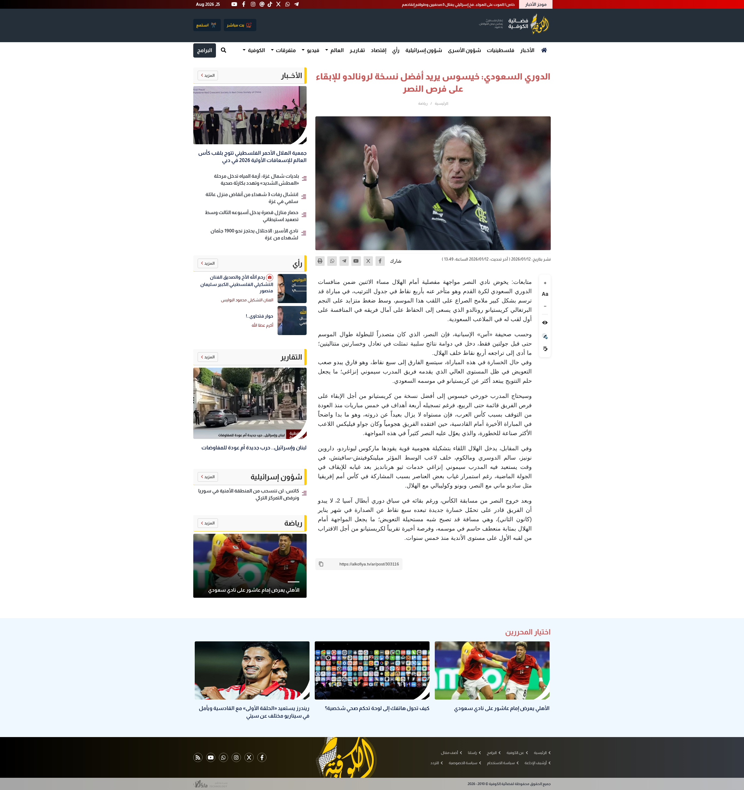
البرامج (204, 50)
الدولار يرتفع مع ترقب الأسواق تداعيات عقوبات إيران (473, 4)
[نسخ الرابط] (321, 564)
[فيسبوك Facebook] (262, 757)
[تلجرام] (344, 261)
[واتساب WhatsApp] (223, 757)
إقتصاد (378, 50)
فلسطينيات (500, 50)
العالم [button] (337, 50)
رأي (396, 50)
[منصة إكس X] (249, 757)
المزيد (209, 75)
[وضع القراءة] (545, 322)
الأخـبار (527, 50)
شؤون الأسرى (464, 50)
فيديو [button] (312, 50)
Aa (545, 294)
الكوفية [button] (256, 50)
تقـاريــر (357, 50)
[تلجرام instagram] (236, 757)
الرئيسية (441, 103)
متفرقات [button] (285, 50)
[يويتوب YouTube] (210, 757)
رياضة (423, 103)
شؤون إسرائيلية (423, 50)
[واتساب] (332, 261)
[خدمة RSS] (198, 757)
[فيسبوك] (380, 261)
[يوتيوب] (356, 261)
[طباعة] (320, 261)
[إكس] (368, 261)
